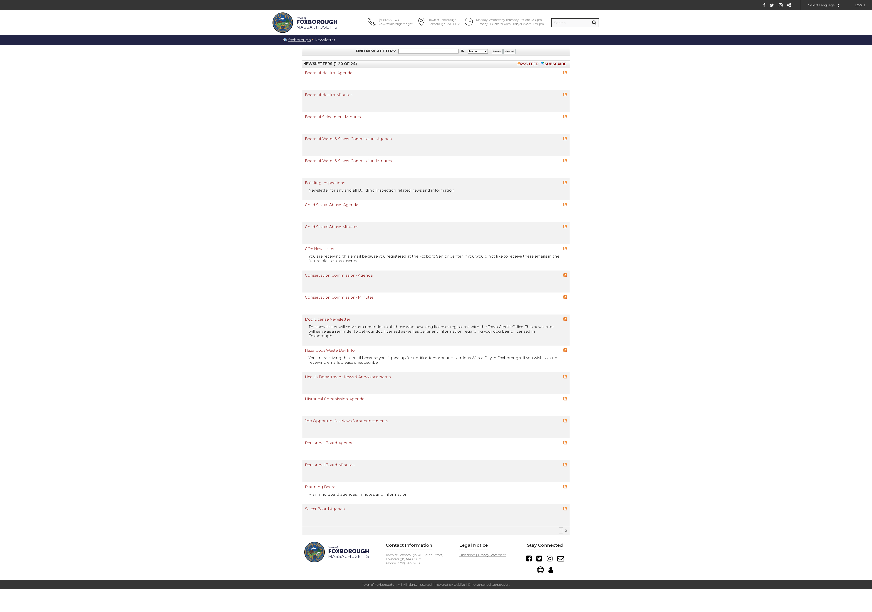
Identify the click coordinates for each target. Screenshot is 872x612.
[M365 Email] (560, 558)
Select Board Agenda (325, 509)
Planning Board (320, 487)
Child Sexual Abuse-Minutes (331, 227)
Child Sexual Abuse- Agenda (331, 205)
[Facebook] (764, 5)
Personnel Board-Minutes (329, 465)
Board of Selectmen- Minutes (333, 117)
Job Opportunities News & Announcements (346, 421)
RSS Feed (529, 64)
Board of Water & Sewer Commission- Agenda (348, 139)
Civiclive (459, 585)
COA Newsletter (320, 249)
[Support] (540, 569)
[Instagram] (780, 5)
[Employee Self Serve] (550, 569)
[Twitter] (772, 5)
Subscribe (555, 64)
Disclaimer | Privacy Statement (482, 555)
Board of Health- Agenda (328, 73)
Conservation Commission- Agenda (339, 275)
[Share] (789, 5)
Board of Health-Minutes (328, 95)
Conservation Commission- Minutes (339, 297)
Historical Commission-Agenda (334, 399)
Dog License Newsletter (327, 319)
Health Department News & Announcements (348, 377)
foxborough (299, 40)
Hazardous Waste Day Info (330, 350)
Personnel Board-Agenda (329, 443)
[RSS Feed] (565, 73)
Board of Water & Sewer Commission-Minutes (348, 161)
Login (860, 5)
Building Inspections (325, 183)
